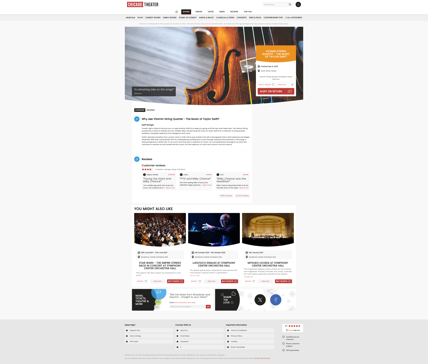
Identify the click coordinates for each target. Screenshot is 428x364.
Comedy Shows (152, 17)
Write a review (226, 195)
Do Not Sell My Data (262, 358)
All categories (294, 17)
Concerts (242, 17)
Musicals (130, 17)
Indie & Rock (255, 17)
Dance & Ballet (206, 17)
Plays (140, 17)
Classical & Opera (225, 17)
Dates (211, 11)
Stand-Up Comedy (188, 17)
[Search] (290, 4)
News (222, 11)
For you (248, 11)
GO (208, 306)
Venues (198, 11)
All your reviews (242, 195)
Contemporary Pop (273, 17)
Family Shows (169, 17)
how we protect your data (185, 302)
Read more (170, 188)
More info (157, 281)
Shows (186, 11)
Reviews (234, 11)
